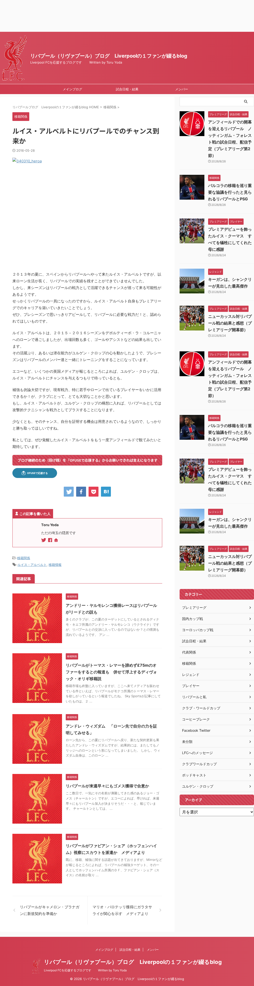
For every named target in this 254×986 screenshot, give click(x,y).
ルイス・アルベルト (32, 565)
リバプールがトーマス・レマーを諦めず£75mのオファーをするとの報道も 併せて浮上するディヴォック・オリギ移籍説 (111, 672)
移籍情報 (55, 565)
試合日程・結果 (127, 89)
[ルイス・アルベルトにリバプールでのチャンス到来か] (106, 492)
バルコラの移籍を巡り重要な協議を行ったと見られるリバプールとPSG (230, 192)
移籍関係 (23, 558)
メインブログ (72, 89)
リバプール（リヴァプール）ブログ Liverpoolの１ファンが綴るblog (108, 56)
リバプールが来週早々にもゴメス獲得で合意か (107, 785)
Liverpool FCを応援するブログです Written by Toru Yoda (85, 970)
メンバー (181, 89)
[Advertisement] (127, 16)
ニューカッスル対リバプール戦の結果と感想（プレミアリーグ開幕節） (230, 323)
